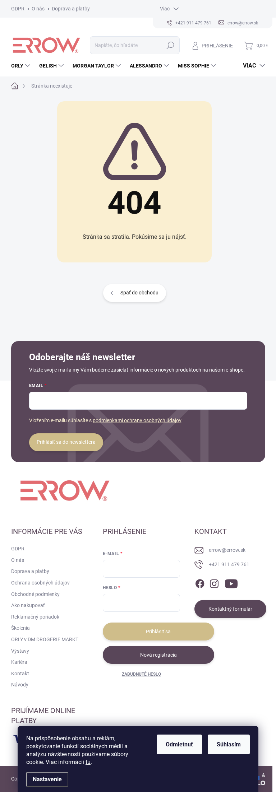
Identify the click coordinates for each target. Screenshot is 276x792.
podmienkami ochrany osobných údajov (137, 420)
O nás (38, 8)
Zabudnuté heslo (141, 674)
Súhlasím (229, 744)
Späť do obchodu (139, 292)
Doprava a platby (71, 8)
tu (88, 762)
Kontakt (20, 673)
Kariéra (19, 662)
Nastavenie (47, 779)
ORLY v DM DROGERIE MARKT (44, 639)
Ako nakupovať (28, 605)
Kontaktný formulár (230, 609)
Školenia (20, 628)
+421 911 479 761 (229, 564)
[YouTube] (231, 582)
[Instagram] (214, 582)
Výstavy (20, 651)
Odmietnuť (179, 744)
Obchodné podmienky (35, 594)
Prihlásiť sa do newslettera (66, 442)
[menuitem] (21, 65)
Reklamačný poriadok (35, 617)
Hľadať (170, 45)
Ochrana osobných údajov (40, 583)
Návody (19, 685)
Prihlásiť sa (158, 631)
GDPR (17, 8)
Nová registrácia (158, 655)
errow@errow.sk (227, 550)
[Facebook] (199, 582)
